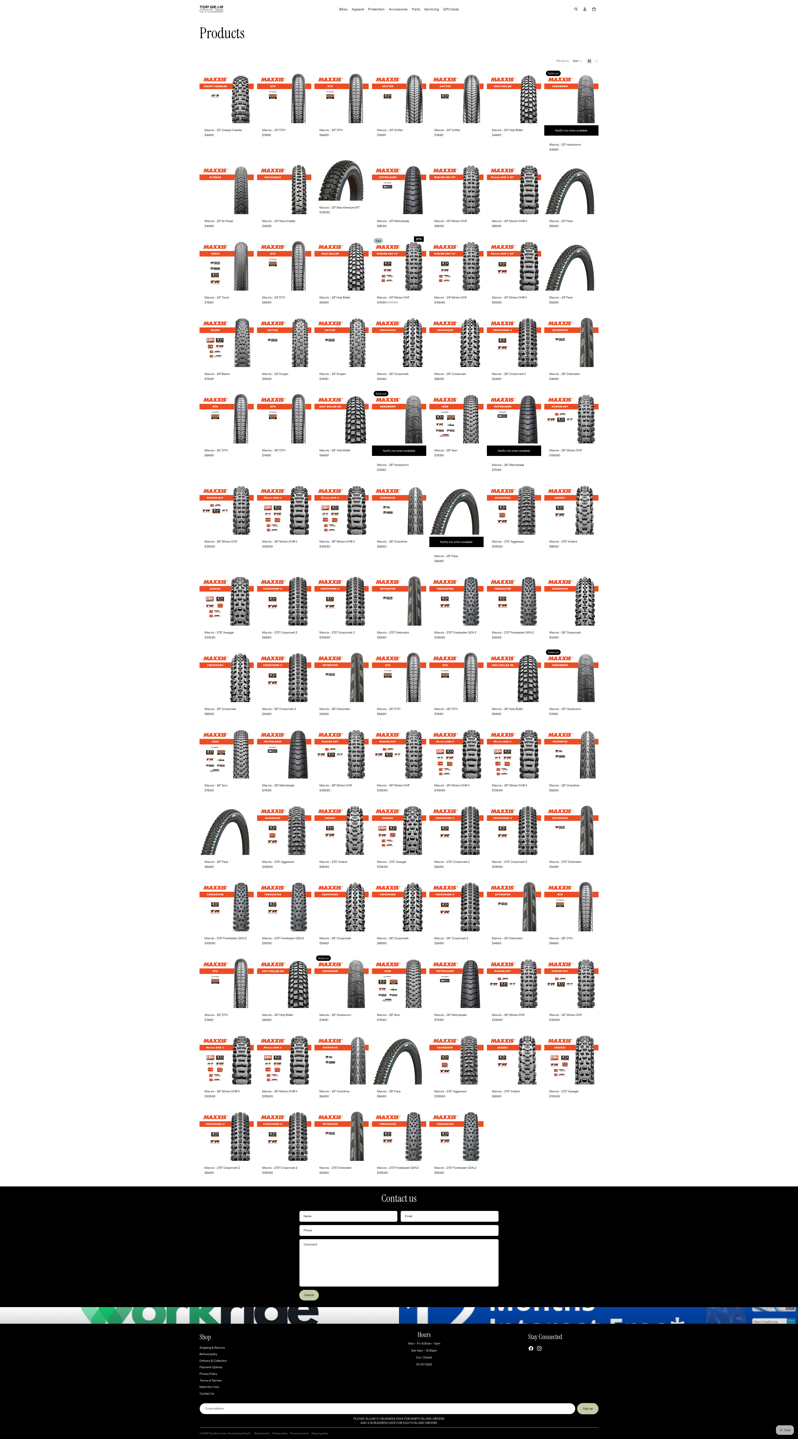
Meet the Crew (209, 1387)
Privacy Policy (208, 1374)
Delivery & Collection (213, 1361)
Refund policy (208, 1354)
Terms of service (299, 1433)
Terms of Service (211, 1380)
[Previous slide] (206, 96)
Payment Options (211, 1367)
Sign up (588, 1408)
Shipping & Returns (212, 1347)
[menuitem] (343, 9)
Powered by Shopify (239, 1433)
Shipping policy (319, 1433)
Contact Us (207, 1393)
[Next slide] (247, 96)
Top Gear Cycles (217, 1433)
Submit (309, 1295)
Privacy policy (280, 1433)
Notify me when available (571, 130)
